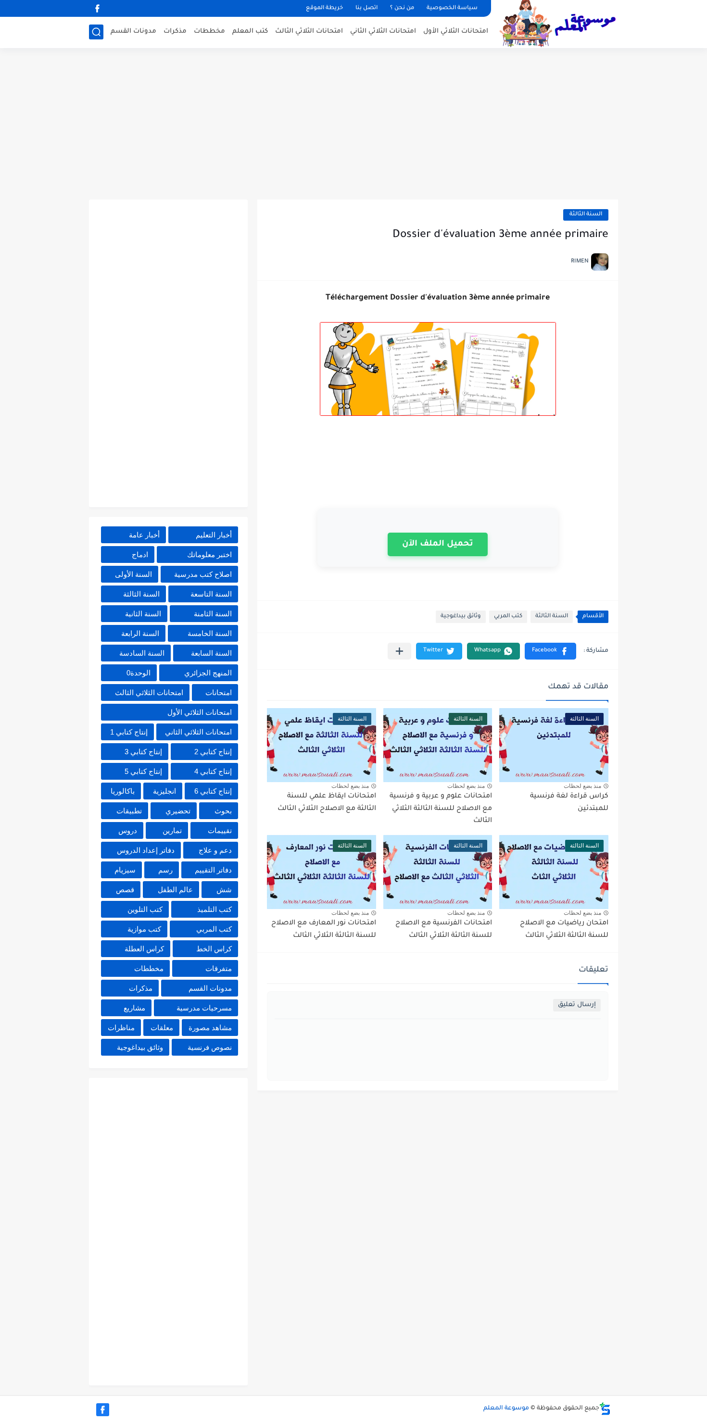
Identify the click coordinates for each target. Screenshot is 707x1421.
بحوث (223, 811)
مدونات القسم (133, 31)
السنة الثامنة (213, 614)
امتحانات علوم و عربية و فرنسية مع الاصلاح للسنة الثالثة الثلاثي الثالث (441, 809)
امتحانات (218, 692)
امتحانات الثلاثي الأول (455, 31)
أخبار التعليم (214, 535)
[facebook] (97, 8)
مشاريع (134, 1008)
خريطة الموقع (324, 8)
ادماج (140, 554)
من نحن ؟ (402, 8)
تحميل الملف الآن (437, 544)
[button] (550, 651)
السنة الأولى (133, 574)
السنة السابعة (211, 653)
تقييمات (220, 830)
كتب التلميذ (214, 909)
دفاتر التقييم (213, 870)
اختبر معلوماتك (209, 554)
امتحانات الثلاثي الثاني (383, 31)
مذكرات (175, 31)
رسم (165, 870)
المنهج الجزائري (208, 673)
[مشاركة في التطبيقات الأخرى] (399, 651)
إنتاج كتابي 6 (213, 791)
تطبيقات (129, 811)
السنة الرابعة (140, 633)
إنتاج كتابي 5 (143, 771)
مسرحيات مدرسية (204, 1008)
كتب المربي (508, 616)
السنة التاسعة (211, 594)
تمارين (172, 830)
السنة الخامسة (210, 633)
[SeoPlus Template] (605, 1408)
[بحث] (96, 32)
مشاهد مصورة (210, 1027)
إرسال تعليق (577, 1005)
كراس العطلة (144, 949)
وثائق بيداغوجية (461, 616)
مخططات (209, 31)
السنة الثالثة (585, 215)
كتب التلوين (145, 909)
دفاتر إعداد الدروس (146, 850)
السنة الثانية (143, 614)
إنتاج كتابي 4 (213, 771)
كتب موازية (144, 929)
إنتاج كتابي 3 (143, 752)
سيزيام (125, 870)
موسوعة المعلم (506, 1408)
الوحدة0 (138, 673)
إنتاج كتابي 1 (129, 732)
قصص (125, 889)
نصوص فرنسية (210, 1047)
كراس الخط (214, 949)
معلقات (162, 1027)
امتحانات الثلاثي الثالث (309, 31)
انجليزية (164, 791)
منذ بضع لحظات (582, 786)
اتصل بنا (366, 8)
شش (224, 889)
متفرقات (218, 968)
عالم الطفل (175, 889)
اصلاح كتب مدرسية (203, 574)
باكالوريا (123, 791)
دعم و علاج (215, 850)
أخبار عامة (144, 535)
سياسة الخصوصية (452, 8)
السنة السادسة (141, 653)
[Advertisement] (353, 125)
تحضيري (177, 811)
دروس (127, 830)
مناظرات (121, 1027)
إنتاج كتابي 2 (213, 752)
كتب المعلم (250, 31)
